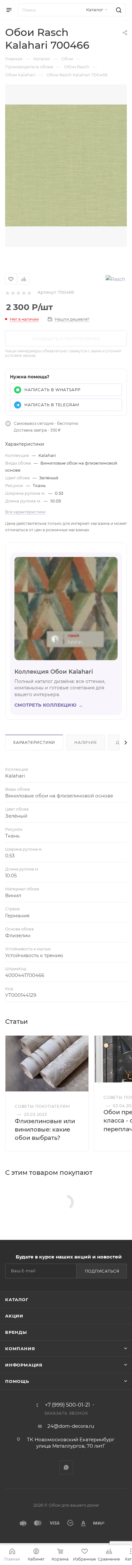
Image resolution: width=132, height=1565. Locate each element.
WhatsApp (66, 1467)
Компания (20, 1348)
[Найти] (118, 10)
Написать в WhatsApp (52, 389)
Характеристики (34, 742)
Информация (24, 1364)
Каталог (17, 1299)
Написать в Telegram (51, 404)
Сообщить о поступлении (66, 338)
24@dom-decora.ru (70, 1426)
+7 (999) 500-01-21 (67, 1405)
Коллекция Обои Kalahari (53, 671)
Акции (14, 1315)
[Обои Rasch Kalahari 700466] (66, 165)
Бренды (16, 1332)
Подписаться (102, 1271)
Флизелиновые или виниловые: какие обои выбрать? (45, 1129)
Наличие (85, 742)
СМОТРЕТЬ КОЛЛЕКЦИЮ (48, 705)
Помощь (17, 1381)
